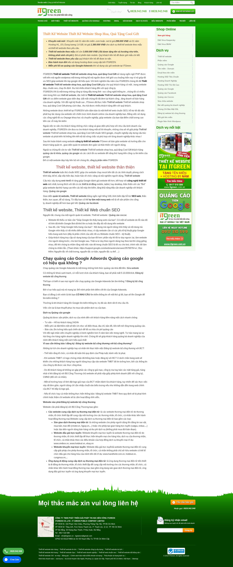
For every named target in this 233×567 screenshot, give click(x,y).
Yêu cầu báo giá (184, 502)
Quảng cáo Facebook (167, 93)
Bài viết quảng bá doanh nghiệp (171, 105)
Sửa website (133, 268)
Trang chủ (42, 21)
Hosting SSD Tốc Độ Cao (168, 85)
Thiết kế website (71, 21)
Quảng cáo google (58, 191)
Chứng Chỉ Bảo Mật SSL (168, 109)
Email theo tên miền (166, 73)
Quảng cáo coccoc (118, 215)
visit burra (59, 559)
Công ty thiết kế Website (56, 3)
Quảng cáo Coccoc (166, 97)
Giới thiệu (111, 3)
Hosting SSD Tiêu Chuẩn (168, 77)
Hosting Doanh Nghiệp (167, 81)
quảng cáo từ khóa (52, 153)
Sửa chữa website (165, 101)
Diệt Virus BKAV (164, 44)
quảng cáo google (70, 153)
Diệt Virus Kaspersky (166, 40)
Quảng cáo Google (166, 89)
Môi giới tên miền (165, 117)
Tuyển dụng (122, 3)
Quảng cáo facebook (89, 203)
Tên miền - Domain (166, 69)
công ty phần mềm (98, 160)
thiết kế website (68, 95)
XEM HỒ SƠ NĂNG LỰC (185, 11)
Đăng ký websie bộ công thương (171, 113)
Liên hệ (159, 3)
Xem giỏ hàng (164, 35)
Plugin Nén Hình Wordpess (169, 121)
